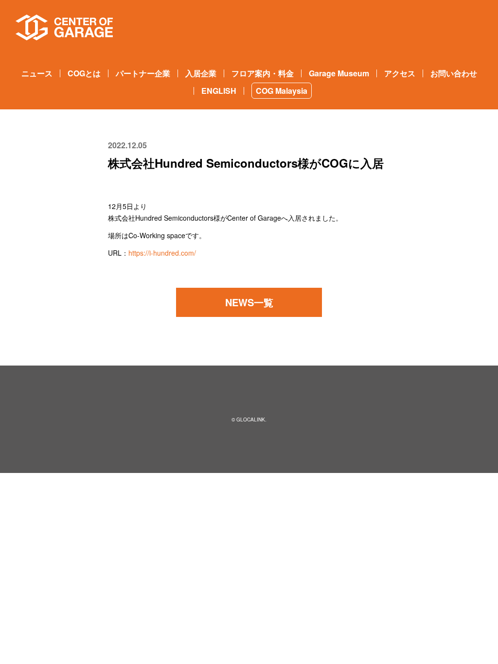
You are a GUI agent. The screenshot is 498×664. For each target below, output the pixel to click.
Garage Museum (339, 73)
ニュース (37, 73)
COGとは (84, 73)
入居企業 (200, 73)
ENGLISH (218, 90)
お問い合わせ (453, 73)
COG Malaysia (281, 90)
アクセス (399, 73)
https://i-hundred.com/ (162, 253)
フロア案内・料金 (262, 73)
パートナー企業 (143, 73)
